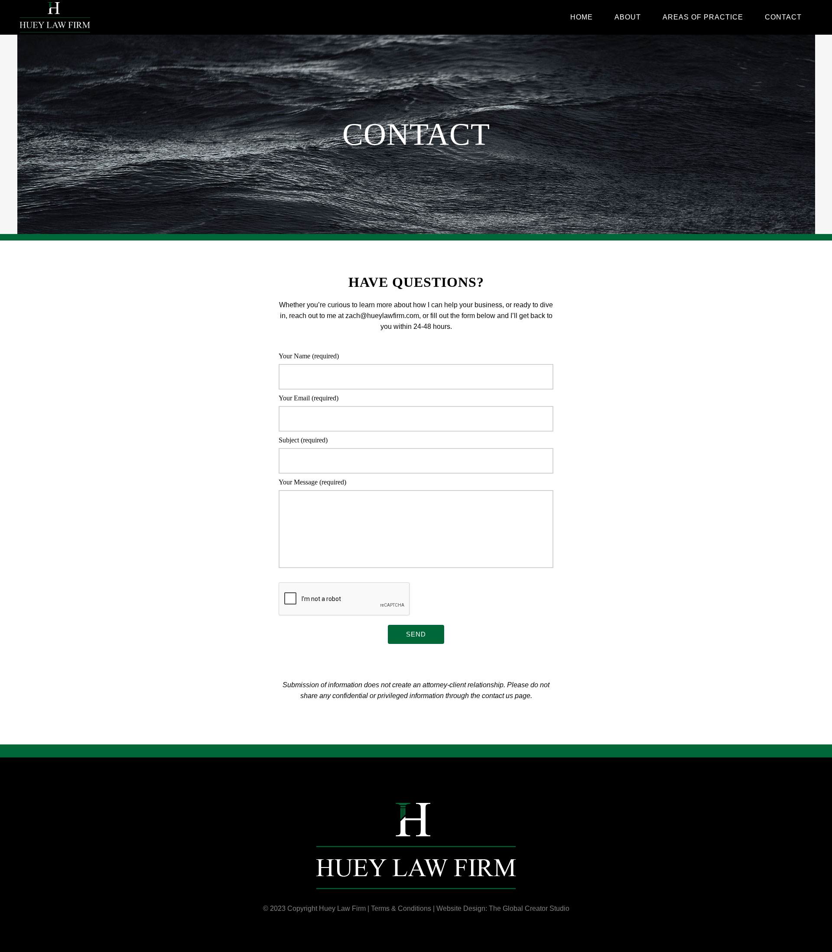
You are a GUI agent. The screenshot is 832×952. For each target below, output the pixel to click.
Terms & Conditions (401, 908)
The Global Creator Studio (529, 908)
